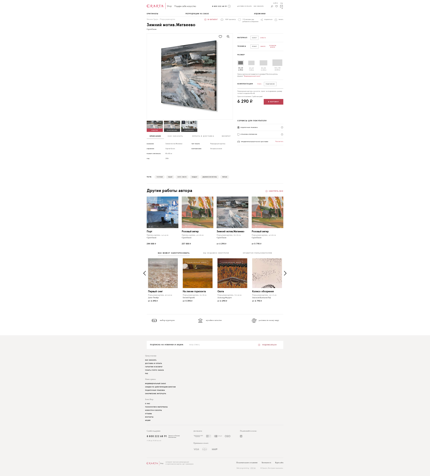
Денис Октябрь (153, 298)
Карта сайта (279, 463)
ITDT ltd (253, 468)
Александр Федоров (224, 298)
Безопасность (266, 463)
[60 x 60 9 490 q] (249, 63)
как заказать (259, 6)
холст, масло (182, 177)
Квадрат (194, 177)
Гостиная (160, 177)
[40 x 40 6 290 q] (240, 62)
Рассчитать (279, 141)
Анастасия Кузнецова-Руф (261, 298)
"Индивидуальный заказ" (252, 76)
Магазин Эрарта (152, 19)
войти (275, 3)
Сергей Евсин (151, 29)
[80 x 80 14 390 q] (261, 63)
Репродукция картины (217, 144)
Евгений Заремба (189, 298)
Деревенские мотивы (209, 177)
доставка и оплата (244, 6)
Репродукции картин (167, 19)
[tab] (155, 136)
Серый (170, 177)
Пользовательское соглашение (247, 463)
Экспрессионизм (216, 148)
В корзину (273, 102)
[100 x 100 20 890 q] (275, 63)
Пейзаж (224, 177)
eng (281, 3)
